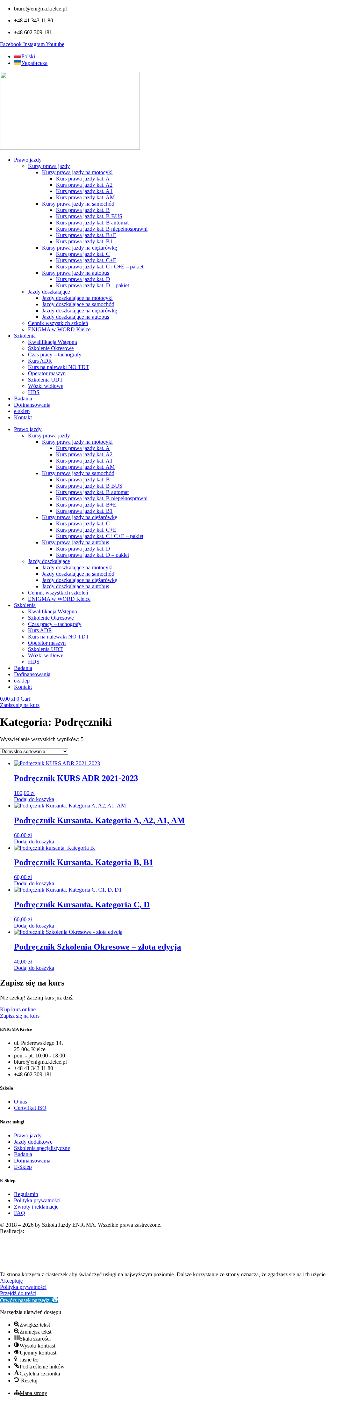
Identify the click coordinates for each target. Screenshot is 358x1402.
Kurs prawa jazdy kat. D (83, 279)
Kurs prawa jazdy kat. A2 (84, 185)
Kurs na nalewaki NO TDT (58, 367)
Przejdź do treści (18, 1293)
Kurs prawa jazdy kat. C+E (86, 260)
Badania (23, 398)
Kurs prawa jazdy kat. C (83, 254)
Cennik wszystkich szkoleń (58, 323)
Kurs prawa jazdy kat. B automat (92, 223)
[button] (29, 1300)
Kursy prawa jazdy (49, 166)
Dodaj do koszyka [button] (34, 799)
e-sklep (22, 411)
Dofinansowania (32, 405)
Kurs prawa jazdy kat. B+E (86, 235)
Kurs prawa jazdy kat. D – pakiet (92, 285)
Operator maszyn (47, 373)
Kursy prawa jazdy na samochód (78, 204)
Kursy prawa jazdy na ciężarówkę (79, 248)
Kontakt (23, 417)
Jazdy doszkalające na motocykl (77, 298)
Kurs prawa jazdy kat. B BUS (89, 216)
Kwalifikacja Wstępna (52, 342)
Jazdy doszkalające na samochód (78, 304)
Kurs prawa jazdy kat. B (83, 210)
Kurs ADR (40, 361)
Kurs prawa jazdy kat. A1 (84, 191)
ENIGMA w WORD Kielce (59, 329)
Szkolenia (25, 336)
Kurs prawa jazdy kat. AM (85, 197)
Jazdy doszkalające (49, 292)
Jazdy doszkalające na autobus (75, 317)
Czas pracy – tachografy (54, 354)
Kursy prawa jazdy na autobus (75, 273)
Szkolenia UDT (45, 380)
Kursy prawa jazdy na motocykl (77, 172)
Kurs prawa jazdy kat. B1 (84, 241)
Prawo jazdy (28, 160)
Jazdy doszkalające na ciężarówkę (79, 310)
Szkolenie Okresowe (51, 348)
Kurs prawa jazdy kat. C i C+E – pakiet (99, 267)
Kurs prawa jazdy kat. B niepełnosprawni (102, 229)
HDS (34, 392)
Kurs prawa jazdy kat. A (83, 179)
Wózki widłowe (45, 386)
